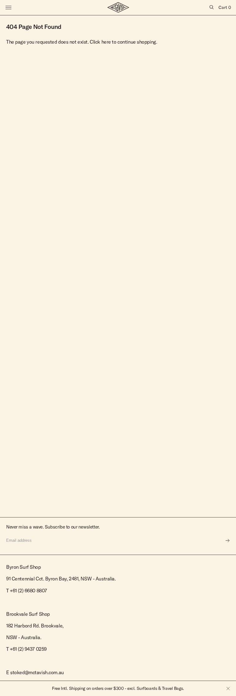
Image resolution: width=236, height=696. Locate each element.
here (106, 42)
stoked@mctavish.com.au (37, 672)
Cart (224, 7)
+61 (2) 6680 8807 (28, 591)
